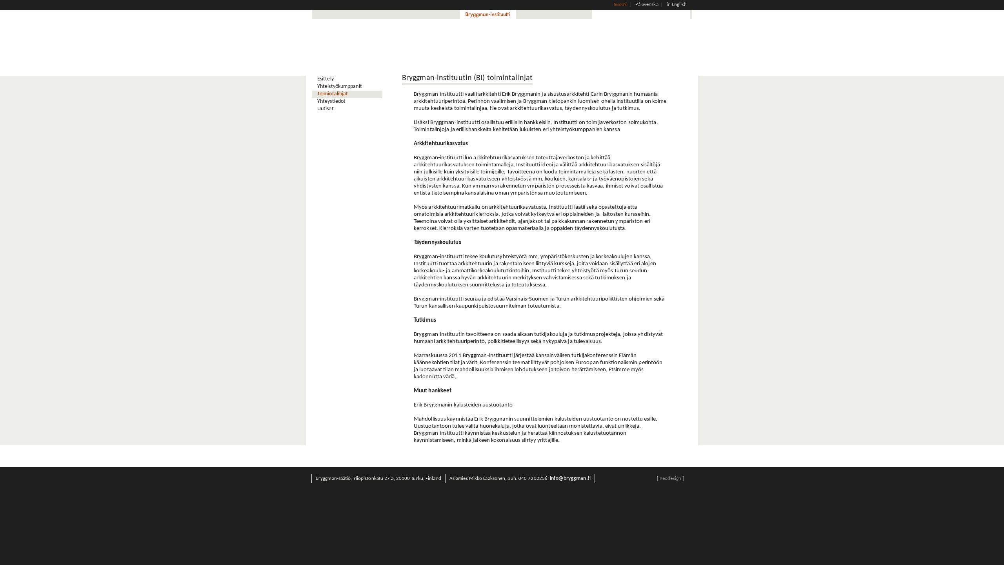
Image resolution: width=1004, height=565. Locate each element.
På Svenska (646, 4)
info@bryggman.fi (570, 478)
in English (677, 4)
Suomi (620, 4)
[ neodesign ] (670, 478)
